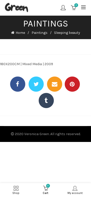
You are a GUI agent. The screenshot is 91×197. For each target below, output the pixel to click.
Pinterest (72, 84)
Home (20, 33)
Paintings (40, 33)
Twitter (36, 84)
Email (54, 84)
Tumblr (46, 100)
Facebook (17, 84)
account (63, 7)
